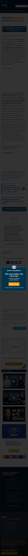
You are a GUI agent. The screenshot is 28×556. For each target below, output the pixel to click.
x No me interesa (9, 287)
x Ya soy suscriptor (19, 287)
